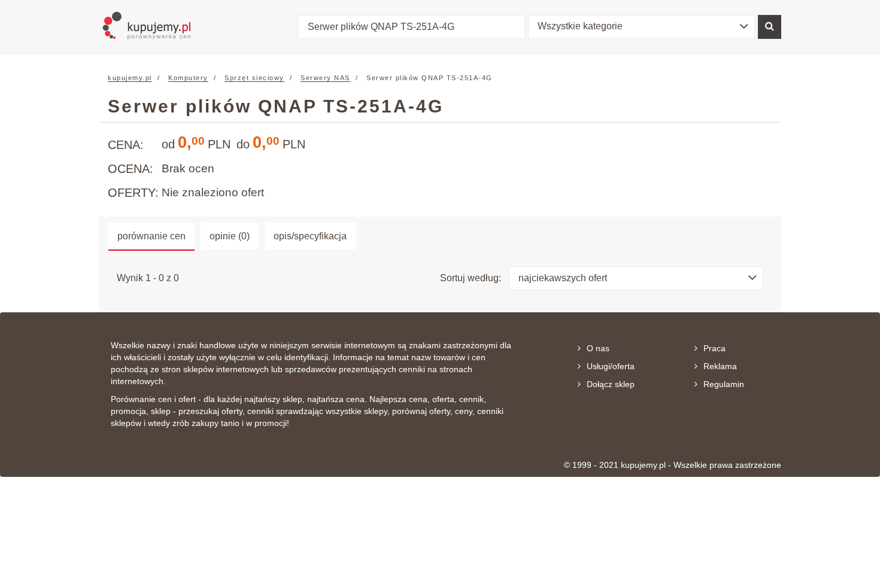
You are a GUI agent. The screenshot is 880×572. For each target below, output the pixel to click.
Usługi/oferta (611, 366)
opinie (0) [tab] (230, 236)
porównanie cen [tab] (151, 236)
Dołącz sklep (611, 384)
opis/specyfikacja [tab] (310, 236)
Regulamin (723, 384)
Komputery (188, 77)
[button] (641, 27)
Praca (714, 348)
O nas (598, 348)
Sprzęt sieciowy (254, 77)
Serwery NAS (325, 77)
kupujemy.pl (130, 77)
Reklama (720, 366)
